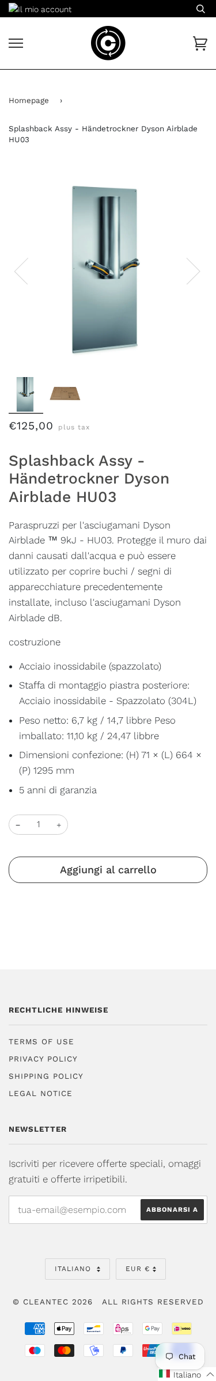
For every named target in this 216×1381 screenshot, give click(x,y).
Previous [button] (28, 270)
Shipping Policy (46, 1076)
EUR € (138, 1269)
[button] (187, 1374)
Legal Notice (41, 1093)
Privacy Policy (43, 1059)
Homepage (29, 100)
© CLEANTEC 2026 (53, 1302)
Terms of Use (41, 1041)
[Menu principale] (16, 43)
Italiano (74, 1269)
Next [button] (186, 270)
